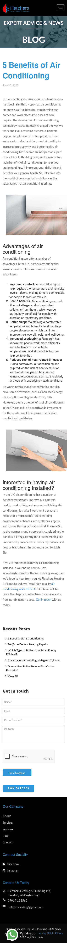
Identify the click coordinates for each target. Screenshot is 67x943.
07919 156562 (17, 900)
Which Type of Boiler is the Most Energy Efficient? (31, 652)
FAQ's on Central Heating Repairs (27, 644)
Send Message (17, 773)
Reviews (8, 829)
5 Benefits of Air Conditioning (25, 638)
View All (12, 676)
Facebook (13, 864)
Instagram (13, 870)
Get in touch (43, 599)
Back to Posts (18, 788)
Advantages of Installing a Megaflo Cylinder (33, 660)
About (7, 816)
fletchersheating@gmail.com (25, 907)
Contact (8, 842)
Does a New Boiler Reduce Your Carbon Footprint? (30, 668)
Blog (5, 835)
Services (8, 822)
